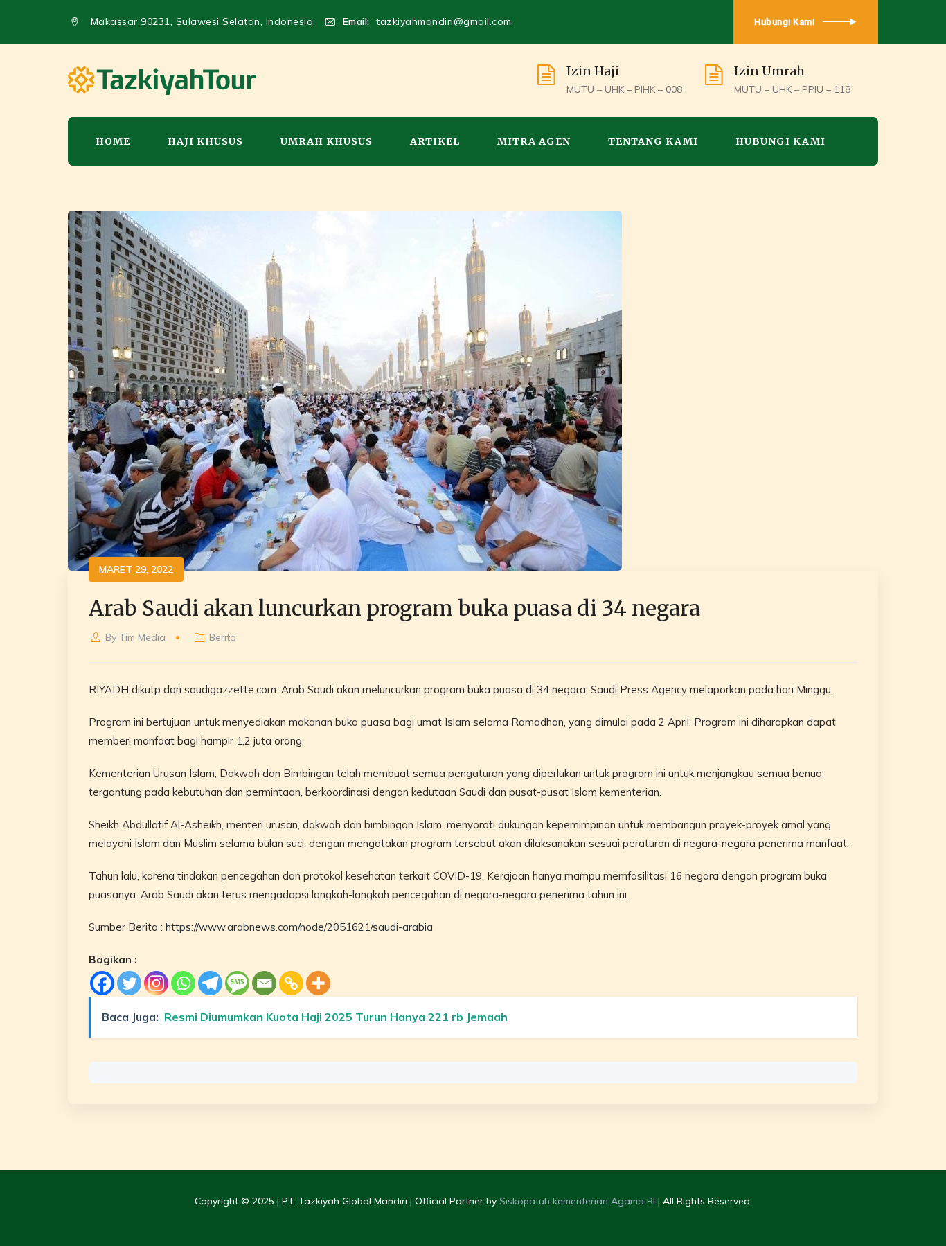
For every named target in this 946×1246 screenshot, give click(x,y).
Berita (222, 637)
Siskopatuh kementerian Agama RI (577, 1201)
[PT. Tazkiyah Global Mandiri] (162, 80)
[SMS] (237, 983)
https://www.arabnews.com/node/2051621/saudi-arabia (299, 927)
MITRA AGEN (534, 141)
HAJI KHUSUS (205, 141)
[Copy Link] (291, 983)
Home (113, 141)
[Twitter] (129, 983)
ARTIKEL (435, 141)
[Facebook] (102, 983)
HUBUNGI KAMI (780, 141)
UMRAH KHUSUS (326, 141)
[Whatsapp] (183, 983)
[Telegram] (210, 983)
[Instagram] (156, 983)
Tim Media (142, 637)
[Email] (264, 983)
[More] (318, 983)
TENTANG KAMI (653, 141)
